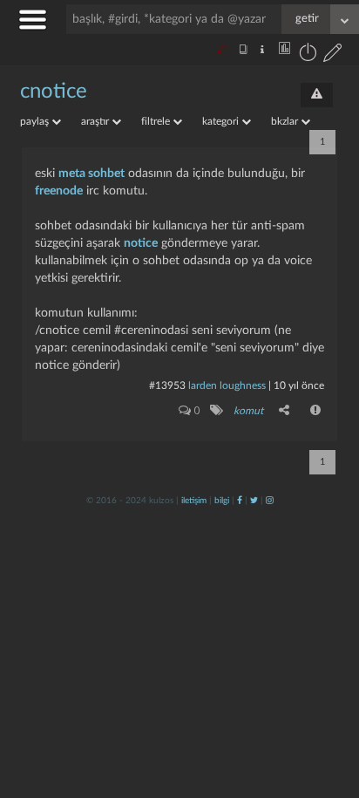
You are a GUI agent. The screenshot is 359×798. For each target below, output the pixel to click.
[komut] (215, 410)
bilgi (221, 500)
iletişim (194, 500)
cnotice (53, 91)
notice (141, 243)
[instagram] (270, 500)
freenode (59, 191)
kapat (249, 562)
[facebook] (239, 500)
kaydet (309, 562)
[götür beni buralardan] (328, 709)
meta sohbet (91, 173)
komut (248, 411)
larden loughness (227, 385)
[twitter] (254, 500)
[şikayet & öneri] (317, 95)
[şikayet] (316, 410)
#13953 (167, 385)
